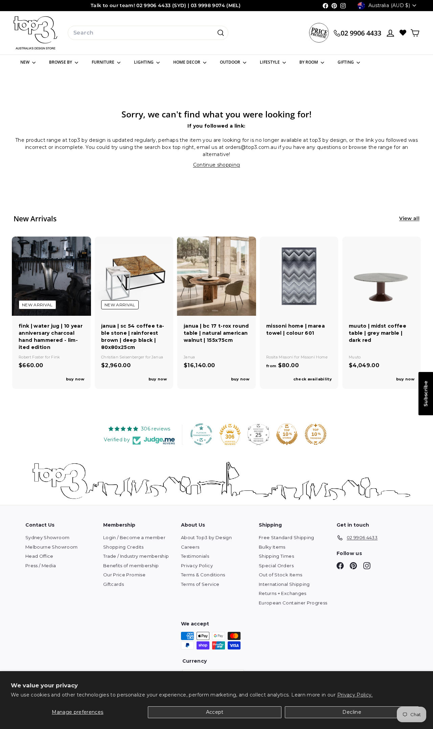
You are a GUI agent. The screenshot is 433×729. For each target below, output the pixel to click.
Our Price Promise (124, 574)
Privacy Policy (197, 565)
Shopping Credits (123, 547)
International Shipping (284, 584)
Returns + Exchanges (282, 593)
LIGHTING (144, 62)
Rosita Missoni (280, 357)
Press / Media (40, 565)
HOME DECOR (187, 62)
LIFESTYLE (270, 62)
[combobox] (148, 33)
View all (409, 218)
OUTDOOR (230, 62)
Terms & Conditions (203, 574)
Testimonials (195, 556)
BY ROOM (309, 62)
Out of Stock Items (280, 574)
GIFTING (346, 62)
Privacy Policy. (355, 695)
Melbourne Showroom (51, 547)
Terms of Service (200, 584)
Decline (351, 712)
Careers (190, 547)
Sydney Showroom (47, 537)
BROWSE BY (61, 62)
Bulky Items (272, 547)
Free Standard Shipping (286, 537)
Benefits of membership (131, 565)
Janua (157, 357)
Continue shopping (216, 165)
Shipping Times (276, 556)
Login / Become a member (134, 537)
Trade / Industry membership (136, 556)
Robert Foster (32, 357)
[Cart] (415, 33)
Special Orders (276, 565)
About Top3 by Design (206, 537)
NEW (25, 62)
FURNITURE (103, 62)
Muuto (355, 357)
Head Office (39, 556)
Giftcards (113, 584)
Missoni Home (314, 357)
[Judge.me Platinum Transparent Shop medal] (201, 434)
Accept (215, 712)
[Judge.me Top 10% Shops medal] (287, 434)
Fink (55, 357)
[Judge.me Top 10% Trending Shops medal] (315, 434)
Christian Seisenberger (123, 357)
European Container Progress (293, 602)
